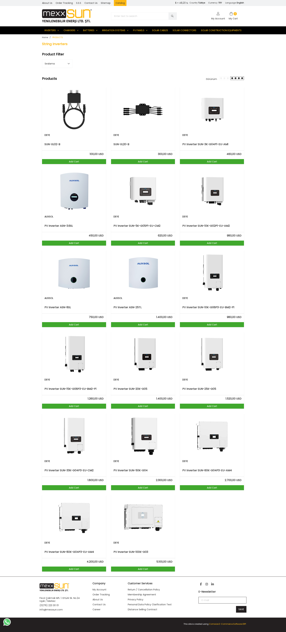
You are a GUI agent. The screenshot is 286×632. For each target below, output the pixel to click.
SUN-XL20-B (121, 144)
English (240, 2)
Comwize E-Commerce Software (225, 624)
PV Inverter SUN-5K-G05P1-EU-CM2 (137, 226)
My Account (99, 589)
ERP (244, 624)
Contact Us (99, 604)
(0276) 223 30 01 (49, 605)
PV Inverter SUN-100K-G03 (131, 552)
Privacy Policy (135, 599)
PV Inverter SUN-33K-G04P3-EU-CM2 (69, 470)
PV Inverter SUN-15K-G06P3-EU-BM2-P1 (70, 389)
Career (96, 609)
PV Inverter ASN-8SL (58, 307)
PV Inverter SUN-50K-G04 (131, 470)
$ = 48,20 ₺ (181, 2)
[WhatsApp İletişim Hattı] (7, 625)
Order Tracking (101, 594)
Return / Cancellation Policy (144, 589)
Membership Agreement (142, 594)
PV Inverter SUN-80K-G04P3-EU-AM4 (69, 552)
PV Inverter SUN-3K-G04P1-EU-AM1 (205, 144)
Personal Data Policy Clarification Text (150, 604)
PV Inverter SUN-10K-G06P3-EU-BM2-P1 (208, 307)
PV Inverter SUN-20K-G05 (130, 389)
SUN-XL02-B (52, 144)
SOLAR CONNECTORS (184, 30)
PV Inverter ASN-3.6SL (59, 226)
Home (45, 37)
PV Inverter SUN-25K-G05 (199, 389)
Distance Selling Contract (142, 609)
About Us (98, 599)
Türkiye (201, 2)
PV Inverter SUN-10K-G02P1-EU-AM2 (206, 226)
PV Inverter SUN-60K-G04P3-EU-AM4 (207, 470)
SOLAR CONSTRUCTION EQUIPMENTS (221, 30)
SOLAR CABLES (160, 30)
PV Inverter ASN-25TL (128, 307)
